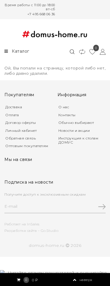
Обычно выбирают (76, 122)
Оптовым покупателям (26, 146)
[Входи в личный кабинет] (100, 51)
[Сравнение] (80, 51)
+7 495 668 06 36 (41, 14)
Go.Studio (50, 230)
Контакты (67, 115)
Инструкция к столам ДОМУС (78, 140)
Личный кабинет (21, 130)
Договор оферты (20, 122)
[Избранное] (90, 51)
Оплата (12, 115)
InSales (33, 224)
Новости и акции (74, 130)
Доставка (13, 107)
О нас (63, 107)
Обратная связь (20, 138)
